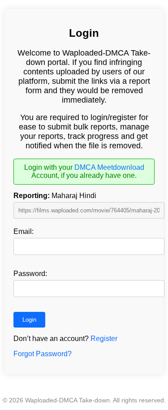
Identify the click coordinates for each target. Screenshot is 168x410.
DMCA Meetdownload (109, 167)
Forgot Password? (42, 354)
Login (29, 319)
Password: (30, 273)
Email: (23, 231)
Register (103, 338)
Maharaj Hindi (54, 195)
